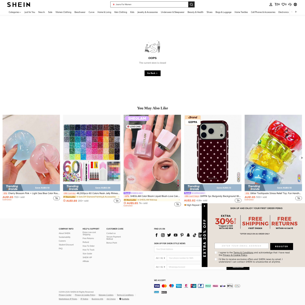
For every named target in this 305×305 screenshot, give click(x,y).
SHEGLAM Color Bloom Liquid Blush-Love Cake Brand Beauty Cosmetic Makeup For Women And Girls (152, 196)
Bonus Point (111, 243)
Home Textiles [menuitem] (241, 12)
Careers (62, 241)
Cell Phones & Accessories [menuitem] (263, 12)
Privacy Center (65, 295)
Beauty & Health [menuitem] (195, 12)
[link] (277, 4)
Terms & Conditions (125, 295)
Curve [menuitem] (91, 12)
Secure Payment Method (113, 238)
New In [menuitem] (41, 12)
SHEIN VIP (87, 257)
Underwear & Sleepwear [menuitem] (172, 12)
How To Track (88, 250)
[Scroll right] (296, 12)
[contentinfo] (201, 286)
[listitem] (31, 161)
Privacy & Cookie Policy (85, 295)
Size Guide (87, 254)
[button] (290, 4)
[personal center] (271, 4)
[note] (31, 187)
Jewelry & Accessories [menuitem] (147, 12)
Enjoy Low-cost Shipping (89, 233)
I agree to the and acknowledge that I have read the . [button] (254, 253)
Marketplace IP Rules (68, 299)
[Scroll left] (292, 12)
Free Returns (88, 238)
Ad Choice (111, 299)
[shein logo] (18, 4)
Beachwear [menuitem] (80, 12)
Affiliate (86, 261)
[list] (179, 235)
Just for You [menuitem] (29, 12)
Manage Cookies (106, 295)
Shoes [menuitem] (209, 12)
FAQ (60, 248)
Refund (86, 242)
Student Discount (66, 245)
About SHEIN (64, 233)
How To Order (89, 246)
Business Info (97, 299)
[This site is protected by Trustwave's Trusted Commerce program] (156, 292)
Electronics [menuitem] (283, 12)
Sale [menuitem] (50, 12)
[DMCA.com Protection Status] (164, 292)
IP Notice (84, 299)
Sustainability (64, 237)
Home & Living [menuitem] (104, 12)
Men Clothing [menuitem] (120, 12)
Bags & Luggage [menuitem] (223, 12)
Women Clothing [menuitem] (63, 12)
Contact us (111, 233)
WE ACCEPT (160, 280)
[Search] (191, 4)
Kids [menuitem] (132, 12)
